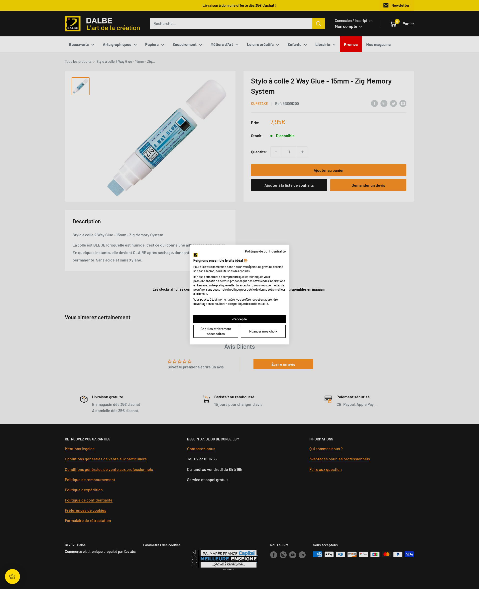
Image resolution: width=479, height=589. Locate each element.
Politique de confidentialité (265, 251)
